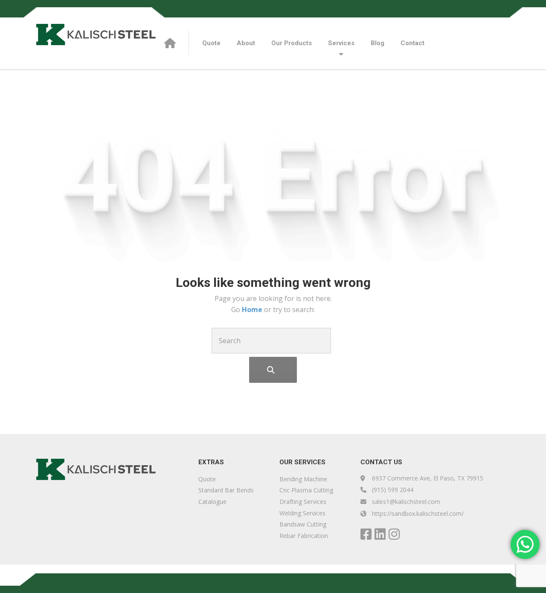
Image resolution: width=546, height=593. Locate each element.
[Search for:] (271, 340)
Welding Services (302, 513)
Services (341, 43)
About (246, 43)
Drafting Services (302, 502)
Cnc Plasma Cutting (306, 490)
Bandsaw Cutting (302, 524)
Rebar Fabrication (303, 536)
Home (253, 309)
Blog (377, 43)
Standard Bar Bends (226, 490)
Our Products (291, 43)
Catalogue (212, 502)
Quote (502, 8)
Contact (412, 43)
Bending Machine (303, 479)
